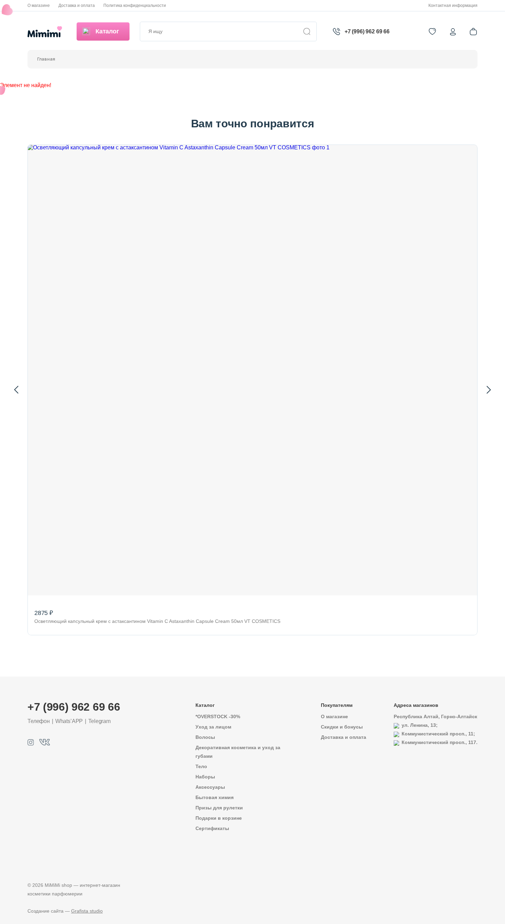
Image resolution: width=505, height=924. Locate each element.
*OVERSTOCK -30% (217, 716)
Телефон (38, 721)
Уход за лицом (213, 727)
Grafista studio (87, 911)
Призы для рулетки (219, 807)
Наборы (205, 776)
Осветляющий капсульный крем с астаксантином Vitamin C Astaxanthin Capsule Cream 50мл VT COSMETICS (157, 621)
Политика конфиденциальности (134, 5)
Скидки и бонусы (342, 727)
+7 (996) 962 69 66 (367, 31)
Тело (201, 766)
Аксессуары (210, 787)
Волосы (205, 737)
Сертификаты (212, 828)
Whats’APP (69, 721)
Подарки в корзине (218, 818)
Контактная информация (453, 5)
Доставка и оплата (76, 5)
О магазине (38, 5)
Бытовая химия (214, 797)
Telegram (99, 721)
